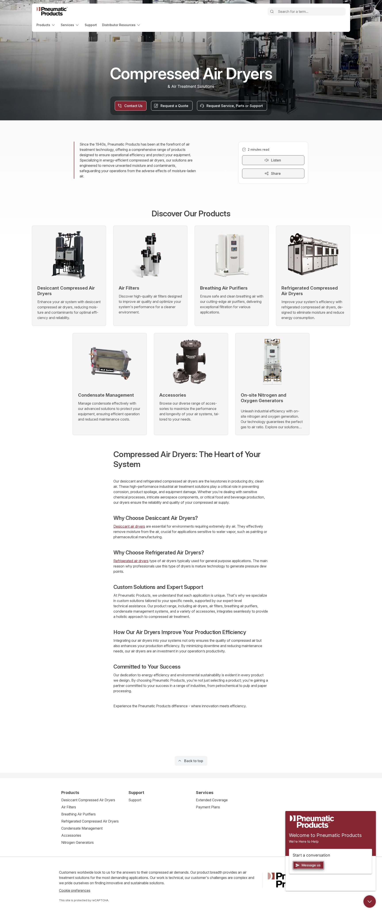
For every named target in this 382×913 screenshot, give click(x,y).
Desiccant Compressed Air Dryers (88, 800)
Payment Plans (208, 807)
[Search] (272, 11)
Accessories (71, 835)
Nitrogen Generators (77, 842)
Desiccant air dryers (129, 526)
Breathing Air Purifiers (78, 814)
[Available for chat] (369, 901)
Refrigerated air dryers (131, 561)
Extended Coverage (212, 800)
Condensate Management (82, 828)
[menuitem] (45, 25)
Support (134, 800)
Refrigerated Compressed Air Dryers (90, 821)
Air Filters (68, 807)
